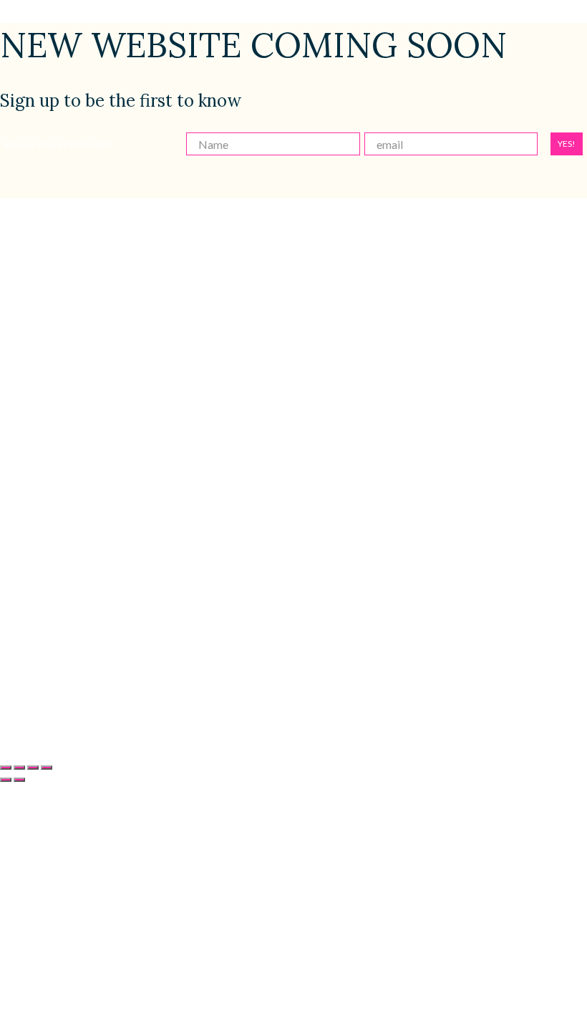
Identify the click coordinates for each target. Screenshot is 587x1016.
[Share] (33, 767)
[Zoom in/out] (5, 767)
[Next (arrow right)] (19, 780)
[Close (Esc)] (46, 767)
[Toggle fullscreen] (19, 767)
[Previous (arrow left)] (5, 780)
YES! (567, 143)
